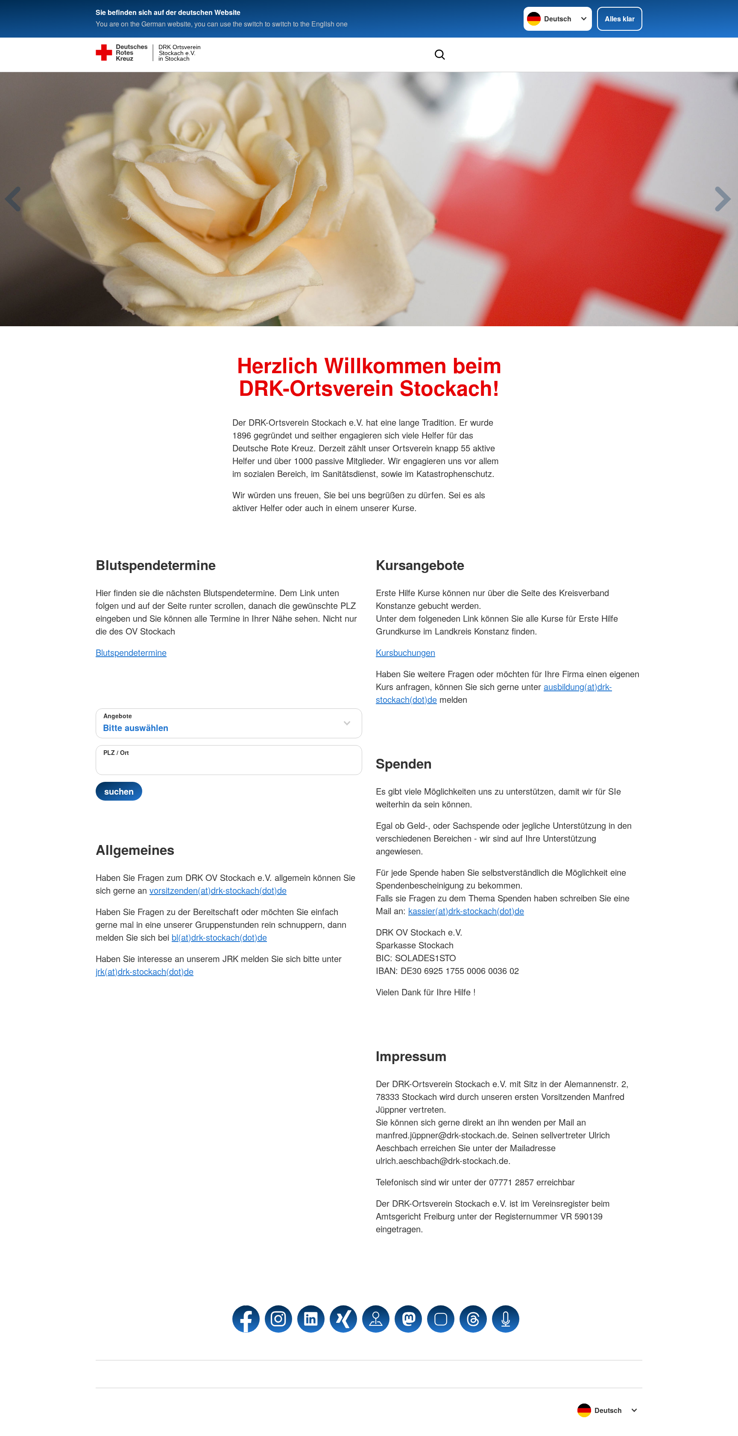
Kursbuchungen (405, 652)
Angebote (117, 715)
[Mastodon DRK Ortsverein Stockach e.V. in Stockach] (408, 1319)
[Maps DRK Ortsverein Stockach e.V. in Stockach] (376, 1319)
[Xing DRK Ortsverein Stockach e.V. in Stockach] (343, 1319)
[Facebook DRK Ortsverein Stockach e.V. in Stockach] (246, 1319)
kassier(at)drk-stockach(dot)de (466, 910)
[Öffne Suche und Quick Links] (440, 54)
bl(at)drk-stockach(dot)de (219, 937)
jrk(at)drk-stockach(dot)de (144, 971)
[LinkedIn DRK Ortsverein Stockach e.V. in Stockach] (311, 1319)
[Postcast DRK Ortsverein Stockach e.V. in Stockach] (505, 1319)
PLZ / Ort (116, 752)
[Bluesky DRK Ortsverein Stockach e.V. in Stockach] (440, 1319)
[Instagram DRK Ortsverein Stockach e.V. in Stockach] (278, 1319)
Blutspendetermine (131, 652)
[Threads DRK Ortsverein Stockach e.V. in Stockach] (473, 1319)
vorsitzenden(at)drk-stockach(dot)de (218, 890)
